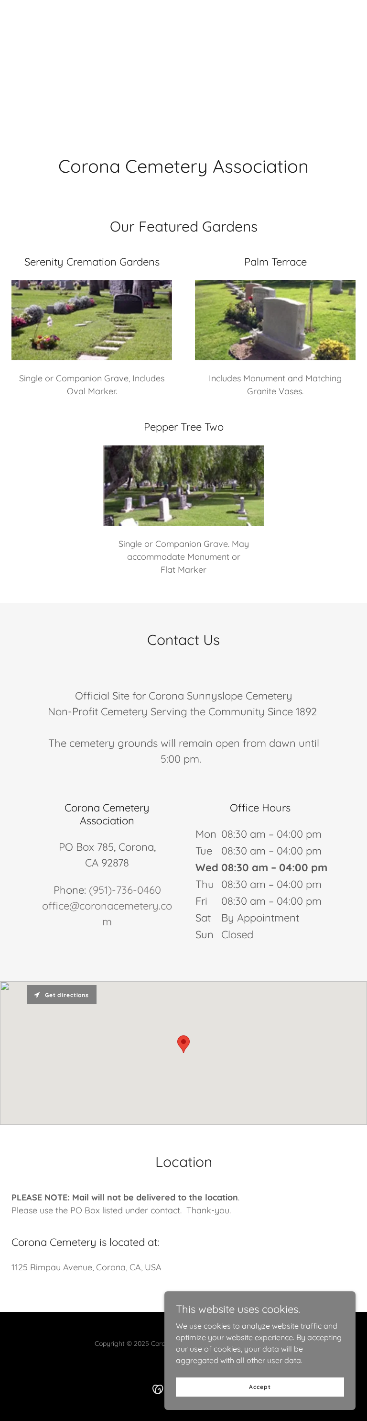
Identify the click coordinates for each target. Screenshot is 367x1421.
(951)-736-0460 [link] (125, 890)
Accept (259, 1386)
